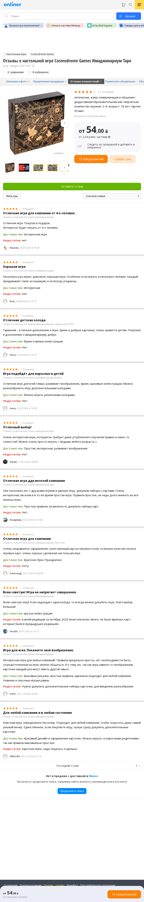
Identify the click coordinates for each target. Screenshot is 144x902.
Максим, (14, 247)
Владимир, (16, 519)
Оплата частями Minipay (65, 25)
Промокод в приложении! (24, 25)
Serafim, (14, 631)
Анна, (13, 354)
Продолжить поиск (72, 791)
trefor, (13, 693)
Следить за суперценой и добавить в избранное (111, 146)
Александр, (16, 573)
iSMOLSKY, (15, 756)
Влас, (13, 301)
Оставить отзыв (72, 186)
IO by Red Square (102, 25)
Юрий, (13, 461)
